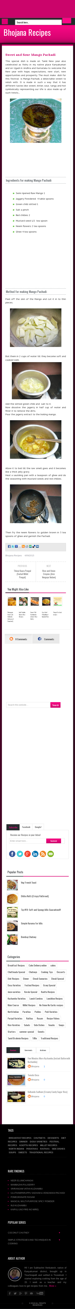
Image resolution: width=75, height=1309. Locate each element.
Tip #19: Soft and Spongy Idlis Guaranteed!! (41, 909)
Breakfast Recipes (16, 965)
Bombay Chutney (28, 937)
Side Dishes (39, 1025)
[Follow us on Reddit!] (26, 546)
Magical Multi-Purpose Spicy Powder (32, 1201)
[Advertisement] (28, 8)
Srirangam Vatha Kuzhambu (27, 1189)
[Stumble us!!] (30, 546)
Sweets (41, 1031)
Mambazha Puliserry (23, 1185)
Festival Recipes (32, 985)
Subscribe (13, 827)
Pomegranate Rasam (23, 1197)
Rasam (40, 1018)
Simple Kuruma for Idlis (32, 923)
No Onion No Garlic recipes (51, 1005)
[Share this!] (9, 546)
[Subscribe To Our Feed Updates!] (23, 546)
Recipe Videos (53, 1018)
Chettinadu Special (16, 972)
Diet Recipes (13, 978)
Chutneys (33, 972)
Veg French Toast (28, 882)
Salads (27, 1025)
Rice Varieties (14, 1025)
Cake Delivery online (38, 965)
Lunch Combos (36, 998)
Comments (49, 639)
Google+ (38, 826)
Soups (61, 1025)
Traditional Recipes (49, 1038)
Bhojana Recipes (27, 32)
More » (52, 1286)
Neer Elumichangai (22, 1180)
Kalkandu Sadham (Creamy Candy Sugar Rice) (48, 1092)
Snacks (51, 1025)
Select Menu (5, 21)
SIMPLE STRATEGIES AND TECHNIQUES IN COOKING (34, 1242)
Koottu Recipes (48, 992)
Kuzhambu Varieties (17, 998)
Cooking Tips (47, 972)
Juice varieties (14, 992)
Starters (12, 1031)
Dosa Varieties (14, 985)
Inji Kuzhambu (19, 1205)
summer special (26, 1031)
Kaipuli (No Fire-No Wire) (25, 1209)
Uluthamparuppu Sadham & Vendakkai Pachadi (38, 1193)
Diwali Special (57, 978)
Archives (43, 1050)
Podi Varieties (51, 1011)
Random (13, 1050)
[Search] (66, 20)
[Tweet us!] (12, 546)
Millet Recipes (29, 1005)
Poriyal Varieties (15, 1018)
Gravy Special (49, 985)
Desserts (61, 972)
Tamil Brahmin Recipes (18, 1038)
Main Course (13, 1005)
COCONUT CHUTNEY (34, 1233)
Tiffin (34, 1038)
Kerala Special (30, 992)
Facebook (26, 826)
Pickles (38, 1011)
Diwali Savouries (40, 978)
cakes (53, 965)
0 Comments (21, 639)
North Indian (13, 1011)
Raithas (29, 1018)
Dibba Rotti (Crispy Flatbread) (35, 896)
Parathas (26, 1011)
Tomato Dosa (33, 1075)
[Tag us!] (33, 546)
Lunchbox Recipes (55, 998)
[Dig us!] (37, 546)
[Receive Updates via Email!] (19, 546)
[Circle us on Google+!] (16, 546)
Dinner (26, 978)
